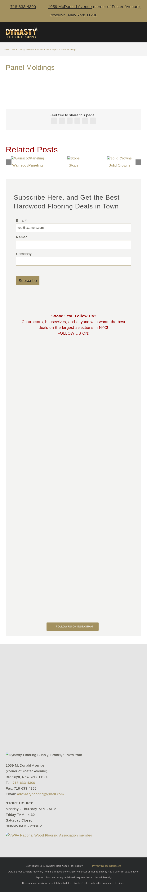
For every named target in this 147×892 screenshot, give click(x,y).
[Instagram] (84, 347)
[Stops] (73, 158)
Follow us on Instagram (74, 626)
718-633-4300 (23, 6)
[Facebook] (62, 347)
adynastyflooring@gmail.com (40, 794)
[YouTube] (77, 347)
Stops (73, 165)
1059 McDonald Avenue (70, 6)
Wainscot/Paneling (27, 165)
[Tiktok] (70, 347)
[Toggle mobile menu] (139, 33)
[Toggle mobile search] (129, 33)
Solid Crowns (119, 165)
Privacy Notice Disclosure (106, 866)
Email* (21, 220)
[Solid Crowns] (119, 158)
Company (24, 254)
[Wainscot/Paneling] (27, 158)
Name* (21, 237)
